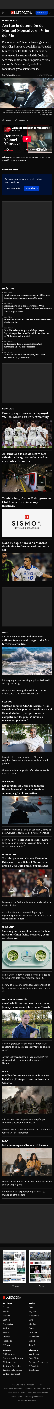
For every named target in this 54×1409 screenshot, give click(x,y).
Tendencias (8, 781)
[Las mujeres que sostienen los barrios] (27, 1162)
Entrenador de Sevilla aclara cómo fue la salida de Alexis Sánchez (28, 321)
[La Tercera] (14, 1282)
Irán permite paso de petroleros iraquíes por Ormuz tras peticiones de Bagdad (23, 1121)
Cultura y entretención (14, 999)
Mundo (5, 1071)
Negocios (7, 701)
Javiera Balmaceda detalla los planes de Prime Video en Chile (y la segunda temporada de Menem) (25, 1060)
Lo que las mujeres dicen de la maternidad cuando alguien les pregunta (27, 1183)
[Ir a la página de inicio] (21, 12)
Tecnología (8, 927)
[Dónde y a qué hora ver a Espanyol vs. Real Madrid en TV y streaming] (27, 434)
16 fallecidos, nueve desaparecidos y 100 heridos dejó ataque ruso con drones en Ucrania (27, 296)
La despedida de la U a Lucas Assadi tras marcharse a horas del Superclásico (23, 345)
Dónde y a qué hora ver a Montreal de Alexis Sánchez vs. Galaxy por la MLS (25, 547)
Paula (5, 1140)
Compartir (9, 120)
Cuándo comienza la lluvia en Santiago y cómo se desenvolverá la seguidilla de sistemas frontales (26, 831)
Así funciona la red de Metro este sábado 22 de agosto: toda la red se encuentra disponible (25, 458)
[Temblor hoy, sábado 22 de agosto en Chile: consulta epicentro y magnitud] (27, 523)
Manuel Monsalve (18, 160)
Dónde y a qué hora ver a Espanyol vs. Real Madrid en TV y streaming (24, 356)
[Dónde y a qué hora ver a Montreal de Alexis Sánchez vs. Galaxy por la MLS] (27, 567)
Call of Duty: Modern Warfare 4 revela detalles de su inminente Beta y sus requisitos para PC (26, 976)
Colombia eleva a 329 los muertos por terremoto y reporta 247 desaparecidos (27, 1131)
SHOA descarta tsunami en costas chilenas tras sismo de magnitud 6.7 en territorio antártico (26, 640)
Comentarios (23, 120)
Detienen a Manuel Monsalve (25, 157)
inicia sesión (13, 188)
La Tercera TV (9, 20)
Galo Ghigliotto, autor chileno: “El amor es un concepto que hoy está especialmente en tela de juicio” (26, 1046)
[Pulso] (41, 1282)
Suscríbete (32, 188)
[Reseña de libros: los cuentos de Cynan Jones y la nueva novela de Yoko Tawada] (27, 1024)
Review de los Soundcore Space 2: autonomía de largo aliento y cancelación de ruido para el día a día (26, 988)
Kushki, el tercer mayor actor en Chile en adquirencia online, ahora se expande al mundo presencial (25, 760)
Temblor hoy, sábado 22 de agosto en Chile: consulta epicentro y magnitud (26, 502)
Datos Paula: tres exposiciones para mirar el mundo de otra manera (23, 1193)
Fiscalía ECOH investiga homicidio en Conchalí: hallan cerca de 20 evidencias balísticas (25, 692)
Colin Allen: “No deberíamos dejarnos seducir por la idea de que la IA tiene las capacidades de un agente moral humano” (26, 843)
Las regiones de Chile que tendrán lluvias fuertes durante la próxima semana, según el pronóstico (23, 790)
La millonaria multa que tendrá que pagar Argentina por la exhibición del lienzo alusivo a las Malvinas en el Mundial (26, 333)
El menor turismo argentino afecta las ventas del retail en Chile (26, 772)
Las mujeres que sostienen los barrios (25, 1145)
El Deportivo (9, 854)
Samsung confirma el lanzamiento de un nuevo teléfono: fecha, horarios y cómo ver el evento (26, 935)
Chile (5, 632)
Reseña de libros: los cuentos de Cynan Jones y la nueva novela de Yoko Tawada (26, 1005)
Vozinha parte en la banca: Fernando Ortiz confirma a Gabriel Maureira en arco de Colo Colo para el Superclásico (28, 309)
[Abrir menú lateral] (4, 13)
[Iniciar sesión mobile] (50, 12)
